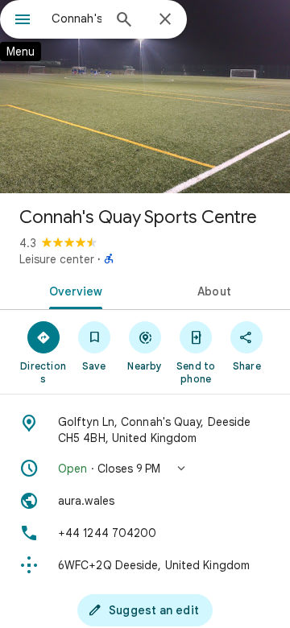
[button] (145, 468)
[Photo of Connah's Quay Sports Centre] (145, 96)
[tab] (73, 290)
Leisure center (56, 259)
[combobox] (77, 18)
